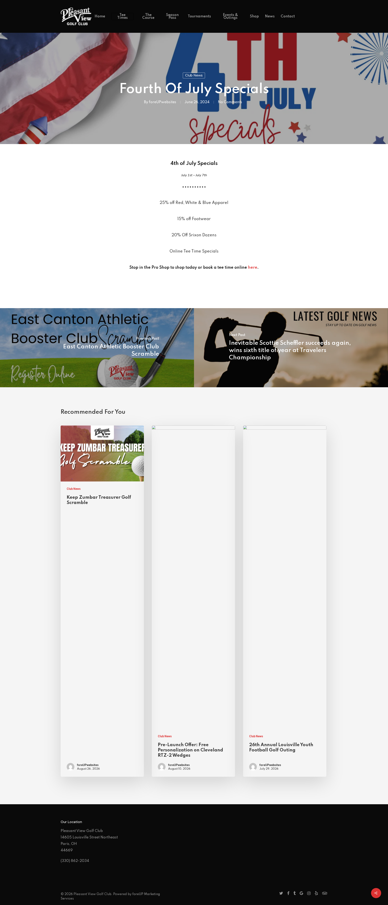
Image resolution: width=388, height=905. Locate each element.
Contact (288, 16)
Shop (254, 16)
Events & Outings (230, 16)
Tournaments (199, 16)
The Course (148, 16)
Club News (194, 75)
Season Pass (172, 16)
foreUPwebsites (162, 102)
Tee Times (122, 16)
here (252, 268)
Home (100, 16)
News (270, 16)
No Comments (230, 102)
